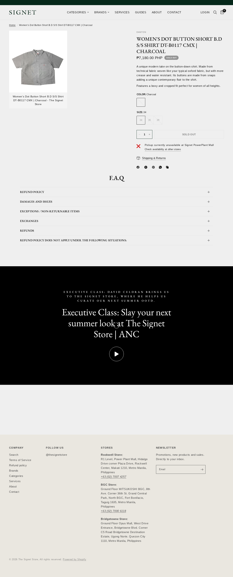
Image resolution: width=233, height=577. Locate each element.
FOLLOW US (55, 447)
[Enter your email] (202, 469)
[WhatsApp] (161, 167)
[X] (146, 167)
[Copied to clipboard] (168, 167)
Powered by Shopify (74, 559)
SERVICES (122, 12)
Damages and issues (36, 202)
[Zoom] (59, 38)
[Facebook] (139, 167)
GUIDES (140, 12)
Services (15, 481)
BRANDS (100, 12)
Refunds (27, 231)
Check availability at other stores (163, 149)
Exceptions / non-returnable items (50, 211)
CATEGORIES (76, 12)
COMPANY (16, 447)
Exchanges (29, 221)
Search (13, 454)
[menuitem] (78, 12)
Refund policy (18, 465)
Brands (13, 470)
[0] (221, 12)
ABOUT (157, 12)
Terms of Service (20, 460)
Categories (16, 475)
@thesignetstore (56, 454)
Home (12, 25)
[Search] (215, 12)
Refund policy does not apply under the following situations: (73, 240)
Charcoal (141, 102)
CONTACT (174, 12)
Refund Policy (32, 192)
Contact (14, 491)
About (13, 486)
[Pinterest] (154, 167)
